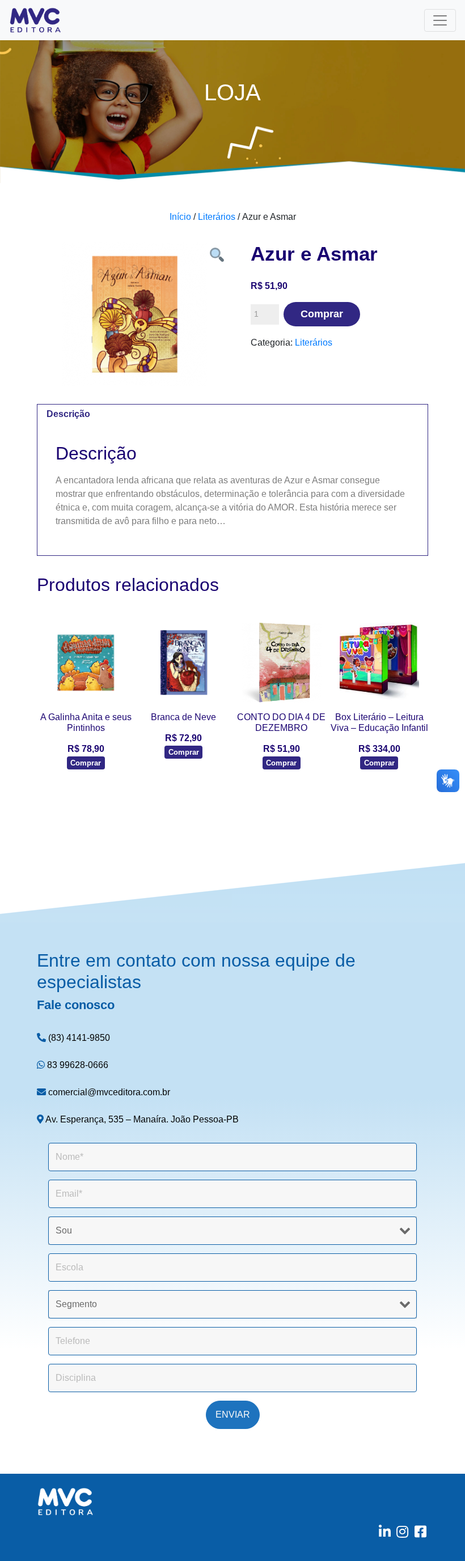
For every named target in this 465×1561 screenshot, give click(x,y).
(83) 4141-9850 (78, 1038)
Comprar (322, 314)
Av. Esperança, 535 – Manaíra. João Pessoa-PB (141, 1119)
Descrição (68, 414)
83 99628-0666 (76, 1065)
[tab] (68, 415)
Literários (216, 217)
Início (180, 217)
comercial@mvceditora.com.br (108, 1092)
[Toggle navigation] (440, 20)
